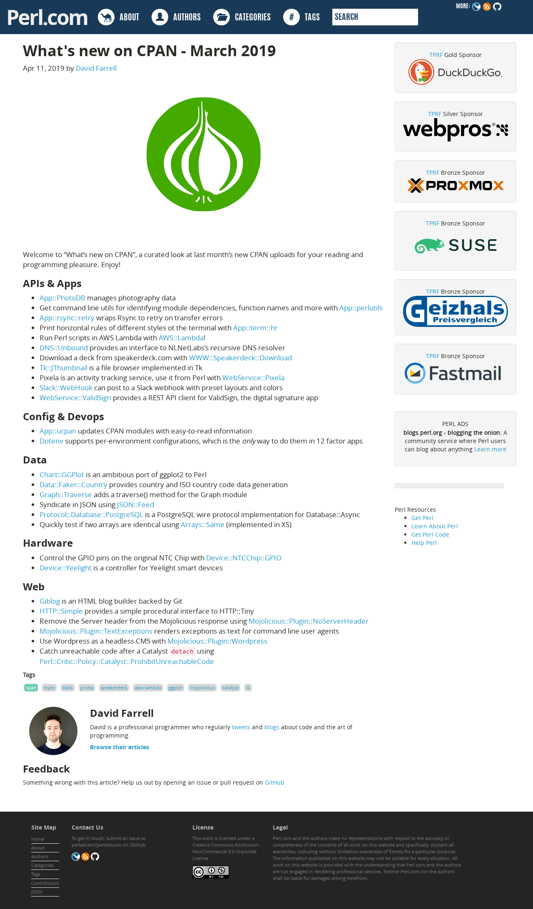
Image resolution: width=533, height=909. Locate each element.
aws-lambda (148, 687)
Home (37, 839)
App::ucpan (58, 431)
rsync (49, 687)
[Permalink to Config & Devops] (110, 416)
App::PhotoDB (62, 297)
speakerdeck (114, 687)
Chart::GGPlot (62, 474)
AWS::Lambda (181, 337)
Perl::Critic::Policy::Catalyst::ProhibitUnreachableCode (127, 661)
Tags (35, 874)
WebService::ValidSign (75, 397)
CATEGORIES (250, 18)
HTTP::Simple (61, 611)
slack (67, 687)
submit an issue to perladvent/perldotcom (109, 841)
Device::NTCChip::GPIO (243, 557)
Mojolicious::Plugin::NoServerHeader (309, 621)
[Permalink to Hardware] (79, 543)
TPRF (436, 55)
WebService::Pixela (253, 377)
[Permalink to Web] (51, 587)
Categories (42, 865)
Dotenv (51, 441)
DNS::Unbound (64, 347)
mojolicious (202, 687)
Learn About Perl (434, 526)
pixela (86, 687)
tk (248, 687)
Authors (39, 856)
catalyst (230, 687)
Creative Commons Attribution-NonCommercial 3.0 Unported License (226, 851)
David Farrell (96, 68)
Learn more (490, 449)
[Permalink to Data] (53, 460)
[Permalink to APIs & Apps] (88, 283)
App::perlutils (361, 307)
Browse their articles (119, 747)
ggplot (175, 687)
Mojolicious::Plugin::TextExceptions (96, 631)
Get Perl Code (430, 534)
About (38, 848)
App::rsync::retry (67, 317)
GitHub (274, 782)
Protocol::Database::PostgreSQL (91, 514)
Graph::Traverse (66, 494)
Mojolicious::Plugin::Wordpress (217, 641)
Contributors (45, 883)
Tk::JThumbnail (63, 367)
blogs (271, 727)
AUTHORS (184, 18)
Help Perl (424, 543)
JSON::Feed (135, 504)
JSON (36, 892)
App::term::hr (255, 327)
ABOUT (127, 18)
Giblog (50, 601)
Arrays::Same (202, 524)
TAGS (304, 18)
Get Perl (422, 518)
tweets (241, 727)
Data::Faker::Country (73, 484)
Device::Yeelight (66, 567)
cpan (31, 687)
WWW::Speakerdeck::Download (240, 357)
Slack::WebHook (66, 387)
